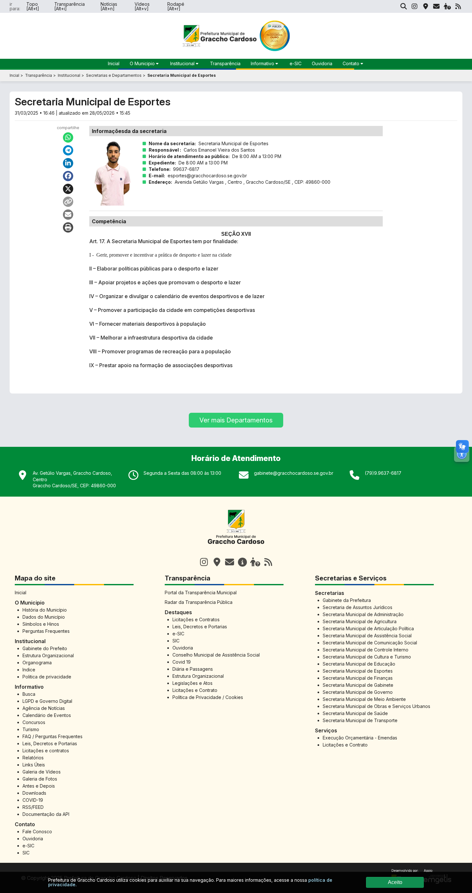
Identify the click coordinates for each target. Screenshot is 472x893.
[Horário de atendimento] (217, 562)
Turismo (30, 729)
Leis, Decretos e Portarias (49, 743)
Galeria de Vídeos (41, 771)
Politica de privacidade (46, 676)
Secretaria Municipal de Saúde (355, 713)
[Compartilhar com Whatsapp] (68, 137)
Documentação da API (45, 814)
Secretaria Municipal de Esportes (358, 671)
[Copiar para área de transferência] (68, 202)
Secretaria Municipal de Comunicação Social (370, 642)
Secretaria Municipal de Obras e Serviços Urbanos (376, 706)
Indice (28, 669)
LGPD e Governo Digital (47, 701)
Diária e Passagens (192, 669)
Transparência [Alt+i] (69, 6)
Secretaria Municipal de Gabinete (358, 685)
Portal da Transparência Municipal (201, 592)
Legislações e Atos (192, 683)
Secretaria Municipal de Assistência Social (367, 635)
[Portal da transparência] (242, 562)
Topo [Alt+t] (32, 6)
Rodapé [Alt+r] (175, 6)
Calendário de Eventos (46, 715)
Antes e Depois (38, 786)
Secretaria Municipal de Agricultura (360, 621)
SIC (26, 852)
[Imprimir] (68, 227)
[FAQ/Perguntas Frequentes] (447, 6)
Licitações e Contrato (194, 690)
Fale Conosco (37, 831)
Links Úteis (33, 764)
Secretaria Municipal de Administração (363, 614)
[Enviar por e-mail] (68, 214)
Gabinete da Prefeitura (347, 600)
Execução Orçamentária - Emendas (360, 737)
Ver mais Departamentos (236, 420)
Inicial (20, 592)
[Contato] (436, 6)
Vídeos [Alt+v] (142, 6)
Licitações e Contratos (196, 619)
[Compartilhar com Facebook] (68, 176)
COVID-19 (32, 800)
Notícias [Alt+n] (109, 6)
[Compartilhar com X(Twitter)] (68, 189)
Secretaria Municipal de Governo (358, 692)
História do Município (44, 610)
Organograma (37, 662)
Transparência (225, 63)
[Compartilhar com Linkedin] (68, 163)
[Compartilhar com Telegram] (68, 150)
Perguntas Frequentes (46, 631)
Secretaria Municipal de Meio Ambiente (364, 699)
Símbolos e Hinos (40, 624)
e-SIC (296, 63)
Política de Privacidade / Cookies (207, 697)
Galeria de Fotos (39, 779)
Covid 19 (181, 662)
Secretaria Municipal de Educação (359, 664)
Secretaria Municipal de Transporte (360, 720)
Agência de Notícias (43, 708)
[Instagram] (414, 6)
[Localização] (425, 6)
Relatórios (33, 757)
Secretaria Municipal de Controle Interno (365, 649)
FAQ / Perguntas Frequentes (52, 736)
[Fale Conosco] (229, 562)
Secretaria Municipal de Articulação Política (368, 628)
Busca (28, 694)
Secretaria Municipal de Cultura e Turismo (367, 656)
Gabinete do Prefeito (44, 648)
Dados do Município (43, 617)
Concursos (33, 722)
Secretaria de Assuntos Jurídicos (357, 607)
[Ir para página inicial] (236, 547)
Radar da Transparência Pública (198, 602)
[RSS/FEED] (458, 6)
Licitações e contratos (45, 750)
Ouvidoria (322, 63)
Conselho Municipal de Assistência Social (216, 655)
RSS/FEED (33, 807)
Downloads (34, 793)
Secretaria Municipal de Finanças (358, 678)
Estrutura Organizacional (48, 655)
